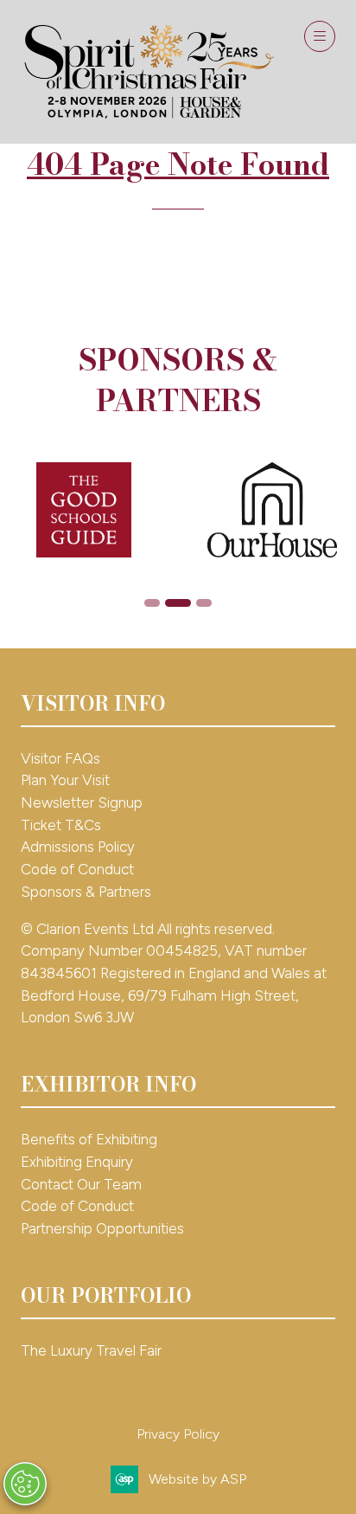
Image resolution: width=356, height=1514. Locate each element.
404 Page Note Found (178, 164)
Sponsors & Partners (86, 891)
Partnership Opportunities (104, 1228)
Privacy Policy (178, 1434)
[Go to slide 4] (152, 603)
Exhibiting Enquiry (77, 1161)
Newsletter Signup (82, 802)
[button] (319, 36)
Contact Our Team (81, 1184)
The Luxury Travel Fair (91, 1350)
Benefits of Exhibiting (89, 1139)
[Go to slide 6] (204, 603)
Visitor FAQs (60, 758)
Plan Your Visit (65, 780)
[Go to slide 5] (178, 603)
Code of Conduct (77, 869)
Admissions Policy (78, 846)
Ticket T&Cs (61, 825)
